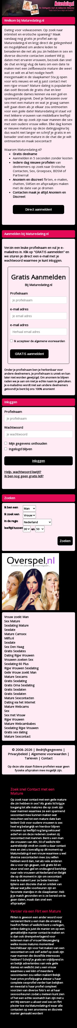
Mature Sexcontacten (19, 698)
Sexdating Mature (16, 625)
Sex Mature (12, 621)
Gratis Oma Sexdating (19, 685)
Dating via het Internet (19, 702)
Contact (47, 758)
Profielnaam (19, 293)
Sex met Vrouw (14, 715)
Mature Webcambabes (20, 724)
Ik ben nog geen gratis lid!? (24, 476)
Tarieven (31, 758)
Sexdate (9, 630)
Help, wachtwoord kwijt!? (22, 472)
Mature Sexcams (16, 677)
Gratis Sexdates (15, 651)
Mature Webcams (16, 706)
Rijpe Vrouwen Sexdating (21, 668)
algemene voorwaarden (49, 341)
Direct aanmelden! (38, 209)
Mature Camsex (15, 634)
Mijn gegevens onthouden (27, 443)
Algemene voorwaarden (49, 754)
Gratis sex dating (15, 732)
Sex (6, 711)
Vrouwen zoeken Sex (18, 660)
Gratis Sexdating (15, 681)
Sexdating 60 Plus (16, 664)
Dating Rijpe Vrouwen (19, 655)
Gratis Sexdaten (15, 689)
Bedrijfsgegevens (49, 749)
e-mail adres (19, 309)
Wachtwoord (13, 427)
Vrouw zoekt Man (16, 617)
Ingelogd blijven (19, 449)
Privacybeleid (18, 754)
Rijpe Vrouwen (14, 719)
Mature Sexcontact (17, 736)
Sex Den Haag (14, 647)
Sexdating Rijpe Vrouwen (21, 728)
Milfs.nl (9, 638)
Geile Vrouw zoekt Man (20, 672)
